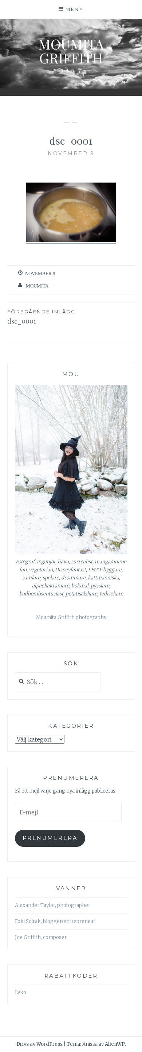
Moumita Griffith (71, 51)
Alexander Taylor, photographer (52, 905)
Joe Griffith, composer (41, 937)
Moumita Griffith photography (71, 617)
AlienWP (115, 1044)
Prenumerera (50, 838)
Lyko (20, 992)
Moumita (37, 285)
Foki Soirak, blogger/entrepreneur (55, 921)
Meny (74, 9)
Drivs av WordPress (39, 1044)
